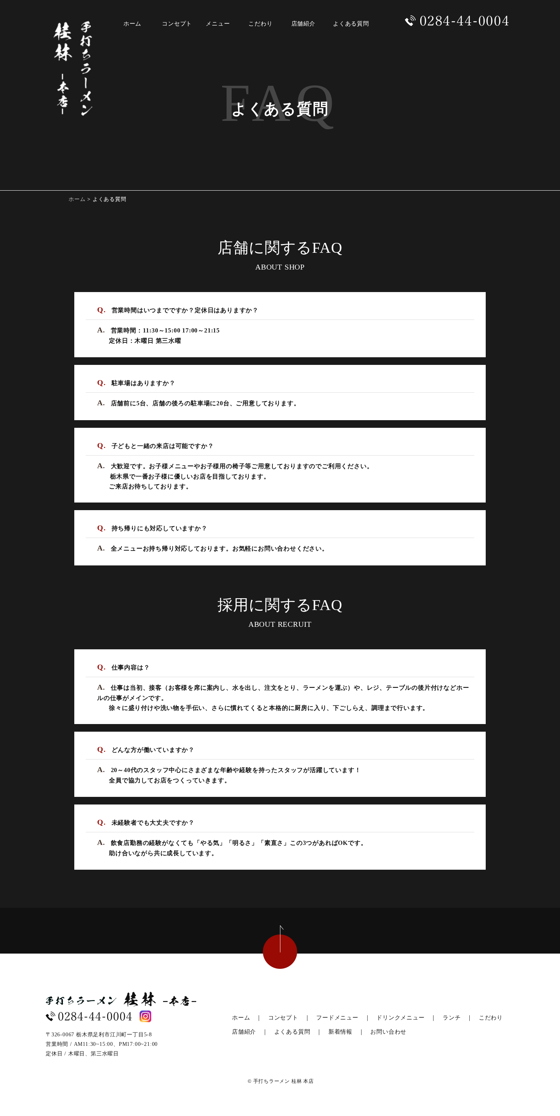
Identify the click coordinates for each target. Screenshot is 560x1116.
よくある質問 (292, 1032)
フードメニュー (337, 1018)
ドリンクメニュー (400, 1018)
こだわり (491, 1018)
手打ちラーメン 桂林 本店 (283, 1081)
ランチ (452, 1018)
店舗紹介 (244, 1032)
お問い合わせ (388, 1032)
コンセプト (283, 1018)
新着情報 (340, 1032)
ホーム (77, 199)
